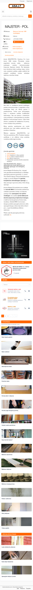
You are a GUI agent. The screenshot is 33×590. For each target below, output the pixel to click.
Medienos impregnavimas (8, 484)
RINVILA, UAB (12, 306)
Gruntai (9, 156)
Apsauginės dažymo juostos (9, 576)
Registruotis (29, 1)
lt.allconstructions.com (7, 587)
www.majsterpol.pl (18, 48)
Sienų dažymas (5, 513)
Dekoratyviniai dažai (7, 366)
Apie (18, 588)
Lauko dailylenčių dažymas (8, 547)
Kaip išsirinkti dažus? (7, 440)
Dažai (8, 155)
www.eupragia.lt (17, 46)
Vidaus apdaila (5, 528)
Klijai (8, 158)
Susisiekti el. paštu (19, 42)
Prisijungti (22, 1)
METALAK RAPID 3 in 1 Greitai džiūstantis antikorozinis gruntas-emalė (21, 268)
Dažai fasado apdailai (7, 337)
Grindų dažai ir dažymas (8, 396)
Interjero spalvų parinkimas (8, 425)
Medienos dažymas (6, 469)
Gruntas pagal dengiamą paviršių (10, 410)
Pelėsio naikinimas (6, 498)
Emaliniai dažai (5, 381)
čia (10, 215)
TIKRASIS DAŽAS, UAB (14, 289)
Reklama (22, 588)
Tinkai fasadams (11, 153)
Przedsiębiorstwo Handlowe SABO (13, 298)
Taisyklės (28, 588)
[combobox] (16, 284)
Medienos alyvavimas (7, 454)
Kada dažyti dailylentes (7, 561)
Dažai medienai (5, 351)
